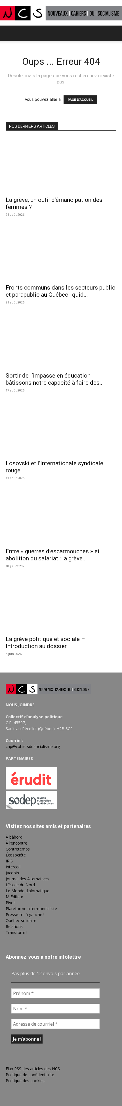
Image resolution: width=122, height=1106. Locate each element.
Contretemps (18, 849)
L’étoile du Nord (20, 884)
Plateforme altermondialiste (31, 908)
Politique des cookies (25, 1080)
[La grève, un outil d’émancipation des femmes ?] (61, 165)
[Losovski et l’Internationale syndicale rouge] (61, 429)
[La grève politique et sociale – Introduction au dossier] (61, 604)
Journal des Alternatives (27, 878)
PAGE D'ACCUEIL (80, 100)
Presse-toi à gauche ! (25, 914)
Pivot (10, 902)
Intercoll (13, 867)
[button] (10, 33)
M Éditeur (14, 896)
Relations (14, 926)
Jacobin (12, 872)
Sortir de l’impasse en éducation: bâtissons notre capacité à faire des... (55, 379)
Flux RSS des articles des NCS (33, 1068)
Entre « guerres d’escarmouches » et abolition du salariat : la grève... (53, 555)
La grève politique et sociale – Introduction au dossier (45, 643)
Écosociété (16, 855)
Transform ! (16, 932)
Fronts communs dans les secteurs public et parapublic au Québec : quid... (60, 291)
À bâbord (14, 837)
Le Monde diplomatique (27, 890)
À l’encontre (16, 843)
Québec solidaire (21, 920)
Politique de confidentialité (30, 1074)
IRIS (9, 861)
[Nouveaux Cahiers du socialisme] (61, 13)
